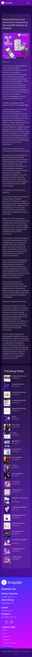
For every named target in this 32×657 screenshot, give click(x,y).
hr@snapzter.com (7, 610)
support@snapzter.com (9, 617)
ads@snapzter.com (7, 603)
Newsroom (6, 636)
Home (5, 630)
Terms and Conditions (10, 643)
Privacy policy (7, 646)
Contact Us (6, 639)
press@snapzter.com (8, 597)
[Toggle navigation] (28, 2)
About (5, 633)
